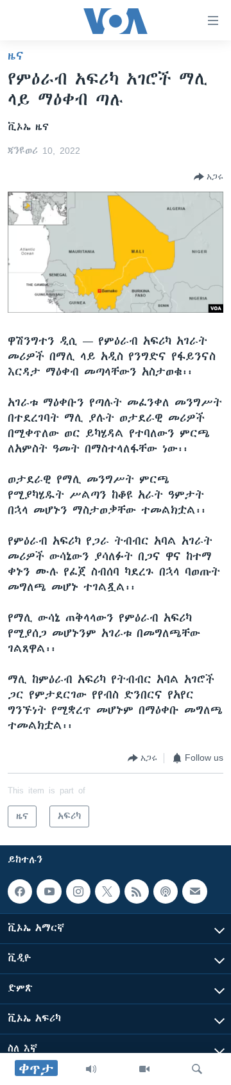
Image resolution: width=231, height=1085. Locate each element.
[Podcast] (165, 891)
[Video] (144, 1069)
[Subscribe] (194, 891)
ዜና (16, 55)
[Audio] (91, 1069)
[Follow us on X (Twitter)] (107, 891)
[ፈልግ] (197, 1069)
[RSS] (136, 891)
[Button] (208, 177)
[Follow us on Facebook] (20, 891)
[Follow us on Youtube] (49, 891)
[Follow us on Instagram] (78, 891)
